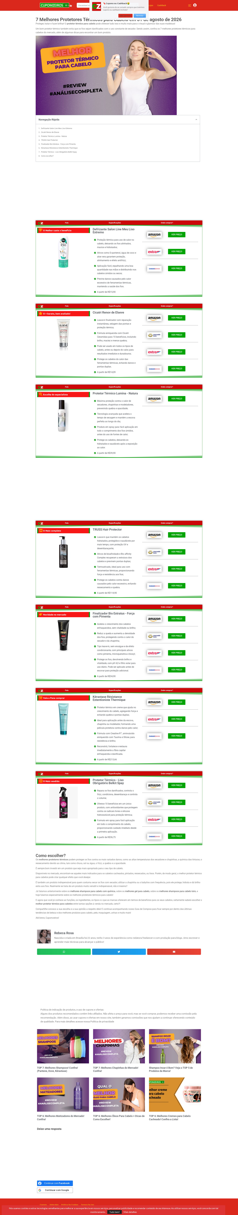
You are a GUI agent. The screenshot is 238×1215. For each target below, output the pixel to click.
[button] (196, 119)
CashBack (161, 5)
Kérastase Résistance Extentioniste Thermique (59, 148)
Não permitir (125, 15)
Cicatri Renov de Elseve (50, 132)
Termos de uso (87, 1205)
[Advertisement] (119, 188)
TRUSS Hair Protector (49, 140)
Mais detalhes (130, 1212)
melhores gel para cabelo (137, 891)
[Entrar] (195, 5)
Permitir (140, 15)
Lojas (150, 5)
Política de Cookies (69, 1205)
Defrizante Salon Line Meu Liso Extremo (56, 128)
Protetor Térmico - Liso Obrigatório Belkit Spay (59, 152)
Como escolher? (47, 156)
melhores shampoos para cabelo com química (92, 891)
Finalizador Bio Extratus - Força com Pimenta (58, 144)
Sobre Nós (54, 1205)
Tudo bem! (114, 1212)
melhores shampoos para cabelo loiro (177, 891)
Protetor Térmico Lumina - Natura (54, 136)
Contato (43, 1205)
